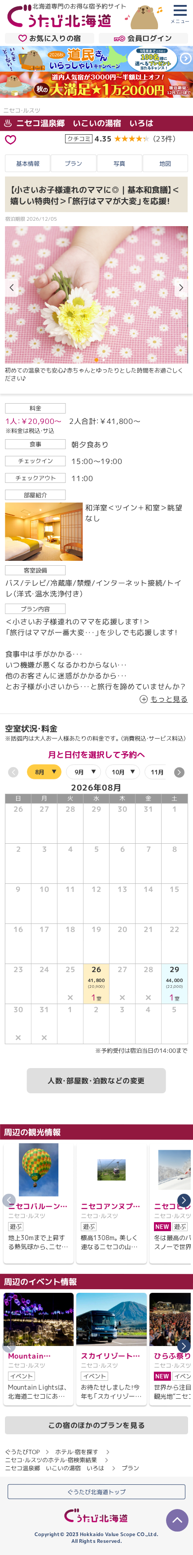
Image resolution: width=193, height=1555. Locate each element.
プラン (73, 163)
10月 (118, 772)
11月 (157, 772)
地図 (165, 163)
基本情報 (27, 163)
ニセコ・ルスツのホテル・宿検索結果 (51, 1460)
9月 (79, 772)
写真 (119, 163)
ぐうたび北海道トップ (96, 1491)
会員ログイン (149, 38)
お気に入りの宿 (55, 38)
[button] (181, 288)
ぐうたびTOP (22, 1452)
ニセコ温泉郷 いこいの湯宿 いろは (84, 123)
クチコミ (79, 139)
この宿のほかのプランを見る (96, 1425)
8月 (40, 772)
